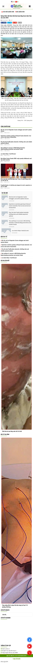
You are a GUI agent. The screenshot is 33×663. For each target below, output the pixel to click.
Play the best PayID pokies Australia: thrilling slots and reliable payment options (19, 214)
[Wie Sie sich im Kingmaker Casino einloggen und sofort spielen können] (5, 199)
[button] (3, 6)
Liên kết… (4, 614)
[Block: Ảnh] (16, 47)
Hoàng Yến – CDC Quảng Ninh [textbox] (25, 120)
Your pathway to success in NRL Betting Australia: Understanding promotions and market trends (20, 222)
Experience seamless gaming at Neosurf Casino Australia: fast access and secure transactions (20, 205)
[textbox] (16, 30)
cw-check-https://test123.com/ (20, 230)
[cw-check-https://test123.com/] (6, 231)
